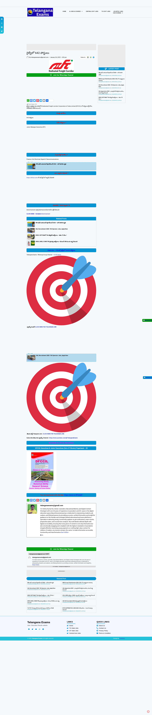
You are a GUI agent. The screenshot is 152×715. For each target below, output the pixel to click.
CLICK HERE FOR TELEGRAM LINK (45, 327)
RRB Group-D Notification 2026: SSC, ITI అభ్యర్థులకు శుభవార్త (77, 582)
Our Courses (117, 13)
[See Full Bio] (68, 532)
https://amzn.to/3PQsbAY (73, 495)
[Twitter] (32, 629)
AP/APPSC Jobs (118, 11)
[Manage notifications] (148, 711)
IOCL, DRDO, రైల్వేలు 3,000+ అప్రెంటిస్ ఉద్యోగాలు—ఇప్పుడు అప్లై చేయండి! (79, 595)
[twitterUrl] (42, 535)
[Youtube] (36, 629)
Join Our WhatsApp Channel (63, 75)
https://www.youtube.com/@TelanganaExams (63, 438)
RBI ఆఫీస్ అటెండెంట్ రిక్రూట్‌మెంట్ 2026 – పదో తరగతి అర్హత (51, 164)
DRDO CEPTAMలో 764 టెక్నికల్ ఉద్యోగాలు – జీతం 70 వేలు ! (40, 595)
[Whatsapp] (39, 629)
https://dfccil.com (32, 177)
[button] (2, 19)
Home (64, 11)
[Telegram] (43, 629)
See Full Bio (64, 532)
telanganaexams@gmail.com (41, 557)
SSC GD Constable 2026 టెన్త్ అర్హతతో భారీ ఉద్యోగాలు (75, 601)
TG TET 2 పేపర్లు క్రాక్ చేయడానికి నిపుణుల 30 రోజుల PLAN (40, 608)
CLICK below (57, 254)
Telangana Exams (38, 622)
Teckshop (122, 638)
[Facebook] (28, 629)
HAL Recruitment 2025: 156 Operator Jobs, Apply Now (52, 355)
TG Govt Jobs (105, 11)
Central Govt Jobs (92, 11)
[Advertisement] (61, 141)
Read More (35, 565)
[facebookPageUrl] (40, 535)
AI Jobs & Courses (75, 11)
